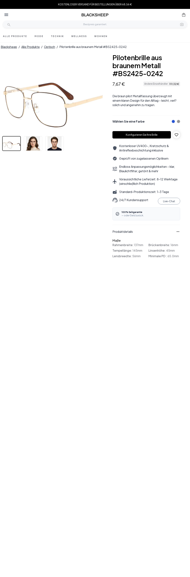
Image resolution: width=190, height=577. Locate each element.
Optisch (49, 47)
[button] (182, 24)
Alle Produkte (30, 47)
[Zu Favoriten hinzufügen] (176, 135)
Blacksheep (9, 47)
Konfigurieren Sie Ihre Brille (142, 134)
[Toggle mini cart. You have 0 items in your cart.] (184, 15)
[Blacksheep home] (95, 14)
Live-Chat (169, 201)
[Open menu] (6, 15)
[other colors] (172, 121)
